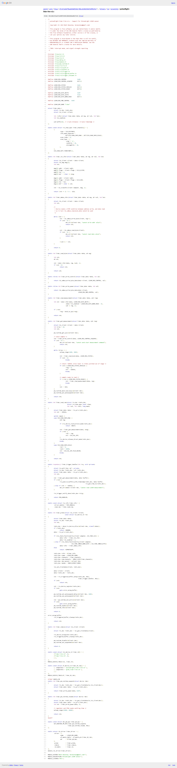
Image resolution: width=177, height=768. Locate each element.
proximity (114, 9)
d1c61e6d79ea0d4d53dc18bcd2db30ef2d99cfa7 (78, 9)
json (173, 765)
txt (169, 765)
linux (56, 9)
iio (108, 9)
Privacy (16, 765)
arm (51, 9)
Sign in (173, 3)
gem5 (45, 9)
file (81, 16)
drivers (103, 9)
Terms (21, 765)
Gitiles (11, 765)
